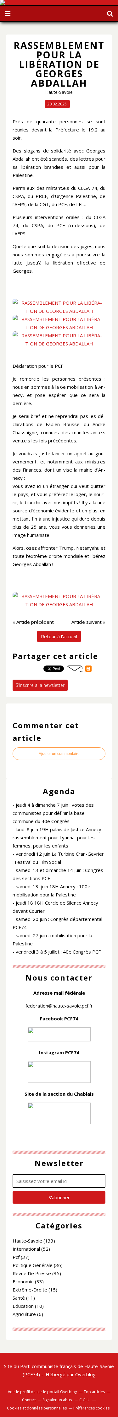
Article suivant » (88, 622)
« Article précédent (33, 622)
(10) (28, 1306)
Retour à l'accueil (59, 636)
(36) (38, 1265)
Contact (29, 1400)
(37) (21, 1257)
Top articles (94, 1391)
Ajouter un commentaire (59, 753)
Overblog (85, 1374)
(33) (28, 1281)
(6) (28, 1314)
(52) (31, 1249)
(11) (24, 1298)
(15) (35, 1289)
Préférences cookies (91, 1408)
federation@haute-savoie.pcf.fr (59, 1006)
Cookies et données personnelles (37, 1408)
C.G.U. (84, 1400)
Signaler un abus (57, 1400)
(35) (37, 1273)
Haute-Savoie (59, 92)
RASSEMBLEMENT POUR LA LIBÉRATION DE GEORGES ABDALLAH (59, 64)
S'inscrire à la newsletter (40, 685)
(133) (34, 1241)
